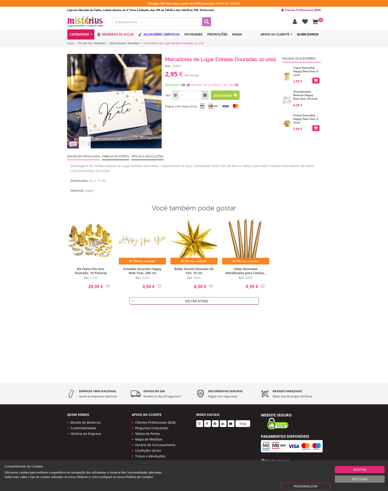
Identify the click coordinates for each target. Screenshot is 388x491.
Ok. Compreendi (191, 134)
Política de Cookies (139, 477)
